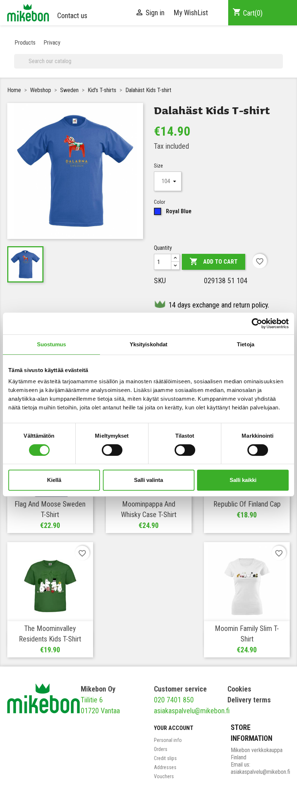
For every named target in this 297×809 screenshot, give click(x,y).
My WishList (190, 12)
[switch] (112, 450)
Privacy (51, 42)
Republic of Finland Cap (247, 504)
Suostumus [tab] (51, 344)
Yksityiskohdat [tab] (148, 344)
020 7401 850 (174, 700)
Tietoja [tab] (245, 344)
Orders (160, 749)
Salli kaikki (243, 480)
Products (24, 42)
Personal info (168, 740)
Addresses (165, 767)
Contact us (72, 15)
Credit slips (165, 758)
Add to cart (213, 261)
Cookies (239, 689)
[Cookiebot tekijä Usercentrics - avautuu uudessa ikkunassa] (257, 323)
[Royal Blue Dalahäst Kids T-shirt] (25, 264)
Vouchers (164, 776)
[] (280, 65)
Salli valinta (148, 480)
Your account (173, 728)
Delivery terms (249, 700)
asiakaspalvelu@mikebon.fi (192, 710)
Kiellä (54, 480)
